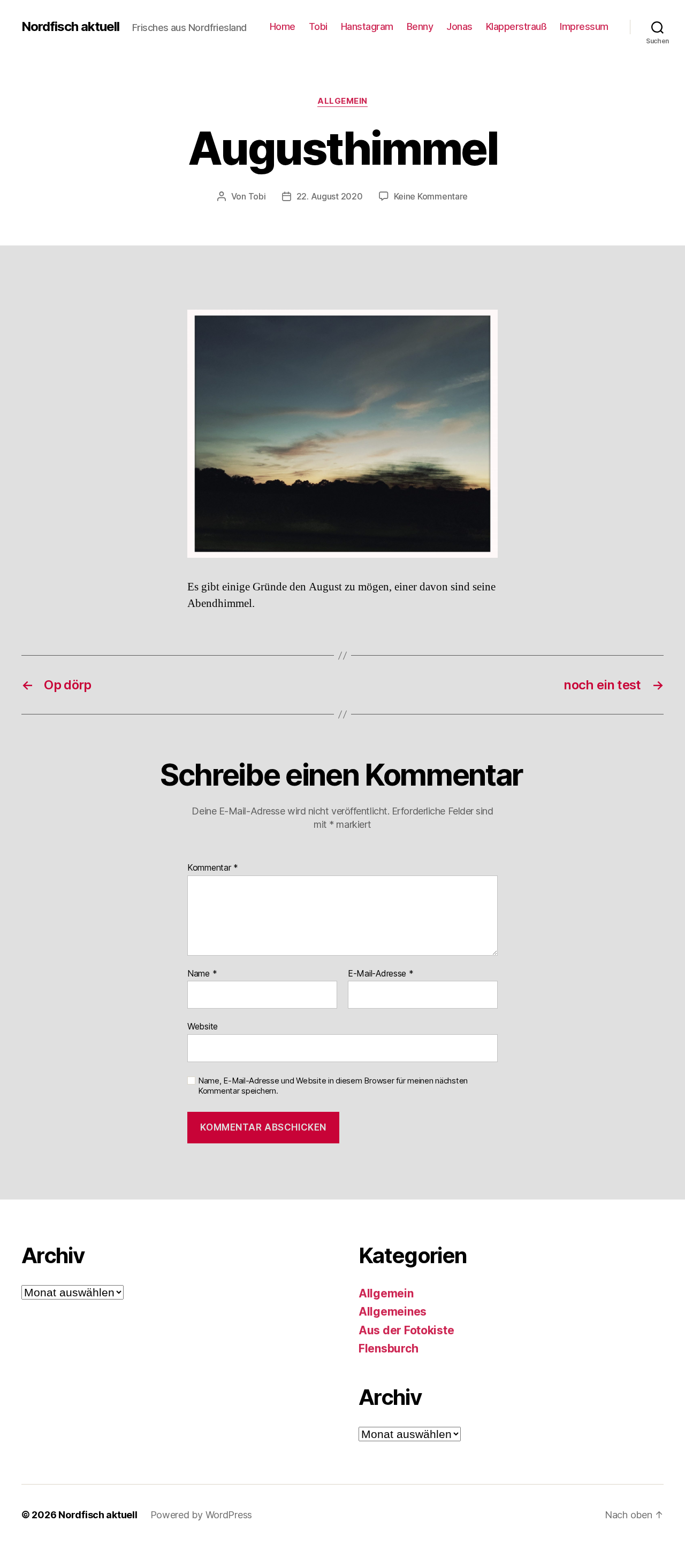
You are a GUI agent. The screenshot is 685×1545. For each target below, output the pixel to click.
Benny (420, 26)
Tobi (318, 26)
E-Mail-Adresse (381, 974)
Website (202, 1026)
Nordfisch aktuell (70, 26)
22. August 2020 (329, 196)
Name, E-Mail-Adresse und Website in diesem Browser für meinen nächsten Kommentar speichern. (333, 1086)
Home (282, 26)
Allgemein (342, 101)
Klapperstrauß (516, 26)
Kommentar (212, 868)
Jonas (459, 26)
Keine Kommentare (431, 196)
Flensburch (388, 1348)
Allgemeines (393, 1311)
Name (202, 974)
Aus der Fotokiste (406, 1330)
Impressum (584, 26)
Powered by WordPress (201, 1514)
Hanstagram (367, 26)
